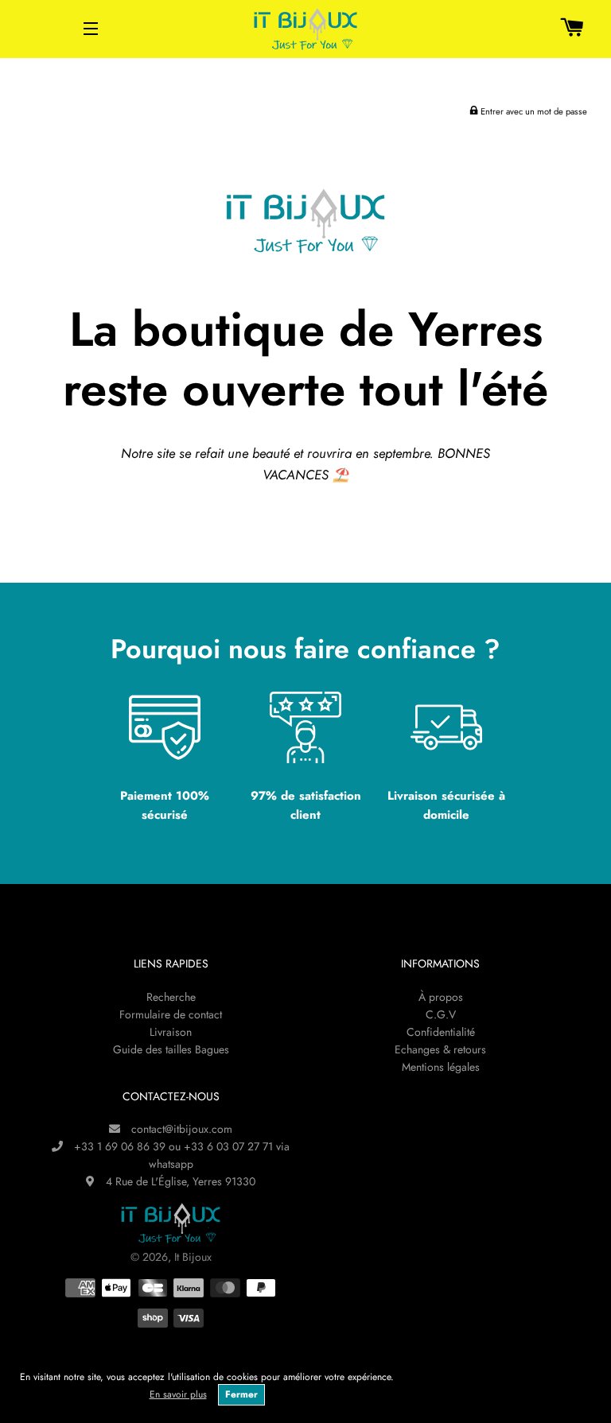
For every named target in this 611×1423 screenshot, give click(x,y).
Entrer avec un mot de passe (532, 111)
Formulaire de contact (170, 1014)
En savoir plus (178, 1394)
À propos (440, 997)
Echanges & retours (440, 1049)
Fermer (241, 1394)
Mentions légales (441, 1067)
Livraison (171, 1032)
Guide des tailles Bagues (171, 1049)
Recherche (171, 997)
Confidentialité (441, 1032)
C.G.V (441, 1014)
